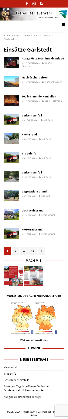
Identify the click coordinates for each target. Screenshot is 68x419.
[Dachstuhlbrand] (11, 214)
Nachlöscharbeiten (35, 77)
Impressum (29, 411)
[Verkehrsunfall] (11, 119)
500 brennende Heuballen (39, 96)
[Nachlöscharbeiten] (11, 81)
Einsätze (31, 35)
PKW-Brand (29, 134)
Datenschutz (44, 411)
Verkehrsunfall (32, 115)
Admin (34, 415)
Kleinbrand (10, 367)
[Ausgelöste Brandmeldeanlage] (11, 62)
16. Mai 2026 (30, 214)
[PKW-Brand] (11, 138)
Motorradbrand (32, 229)
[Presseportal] (41, 4)
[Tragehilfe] (11, 157)
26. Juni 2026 (30, 138)
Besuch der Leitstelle (16, 380)
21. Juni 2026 (30, 157)
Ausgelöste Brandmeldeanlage (43, 58)
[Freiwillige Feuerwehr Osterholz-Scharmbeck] (34, 18)
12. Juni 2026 (30, 176)
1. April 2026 (30, 233)
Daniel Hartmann (53, 100)
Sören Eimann (48, 214)
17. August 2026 (32, 62)
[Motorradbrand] (11, 233)
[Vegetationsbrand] (11, 195)
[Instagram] (34, 4)
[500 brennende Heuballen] (11, 100)
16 (32, 250)
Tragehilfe (29, 153)
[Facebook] (26, 4)
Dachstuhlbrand (32, 210)
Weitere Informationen (34, 340)
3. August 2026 (31, 119)
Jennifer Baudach (53, 81)
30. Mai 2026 (30, 195)
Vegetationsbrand (34, 191)
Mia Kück (48, 119)
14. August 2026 (32, 100)
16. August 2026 (32, 81)
